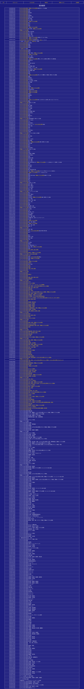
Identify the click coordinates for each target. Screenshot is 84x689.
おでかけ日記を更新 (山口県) (25, 335)
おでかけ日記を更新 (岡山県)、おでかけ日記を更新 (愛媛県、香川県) (33, 408)
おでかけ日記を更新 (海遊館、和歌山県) (28, 302)
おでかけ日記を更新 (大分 (25, 281)
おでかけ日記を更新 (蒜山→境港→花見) (28, 299)
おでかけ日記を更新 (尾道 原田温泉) (27, 399)
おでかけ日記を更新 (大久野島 (26, 296)
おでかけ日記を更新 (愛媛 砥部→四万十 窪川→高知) (30, 331)
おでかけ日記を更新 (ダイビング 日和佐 (28, 297)
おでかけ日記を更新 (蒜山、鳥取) (26, 339)
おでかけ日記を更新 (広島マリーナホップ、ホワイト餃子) (48, 297)
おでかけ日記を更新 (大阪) (25, 341)
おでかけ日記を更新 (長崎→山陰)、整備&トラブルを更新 (31, 322)
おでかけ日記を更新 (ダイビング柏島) (38, 291)
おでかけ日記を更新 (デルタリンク (56, 360)
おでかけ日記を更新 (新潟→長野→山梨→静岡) (29, 249)
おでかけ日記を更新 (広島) (25, 265)
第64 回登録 (27, 41)
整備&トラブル (61, 2)
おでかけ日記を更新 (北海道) (25, 395)
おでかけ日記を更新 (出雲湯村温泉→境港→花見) (29, 325)
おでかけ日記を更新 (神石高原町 (26, 362)
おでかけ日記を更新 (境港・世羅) (26, 344)
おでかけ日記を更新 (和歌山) (25, 252)
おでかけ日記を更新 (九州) (25, 255)
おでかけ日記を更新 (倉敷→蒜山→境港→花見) (29, 287)
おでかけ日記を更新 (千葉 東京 (26, 360)
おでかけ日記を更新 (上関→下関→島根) (28, 268)
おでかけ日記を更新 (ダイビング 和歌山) (28, 380)
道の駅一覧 (34, 41)
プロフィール (15, 2)
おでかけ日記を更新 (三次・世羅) (26, 387)
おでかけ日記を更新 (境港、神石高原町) (28, 357)
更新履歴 (77, 2)
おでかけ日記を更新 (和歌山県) (26, 288)
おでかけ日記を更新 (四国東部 (26, 278)
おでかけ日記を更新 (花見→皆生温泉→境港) (28, 332)
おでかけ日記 (32, 2)
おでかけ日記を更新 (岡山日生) (26, 374)
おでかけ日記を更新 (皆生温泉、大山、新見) (28, 390)
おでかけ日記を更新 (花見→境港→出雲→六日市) (29, 383)
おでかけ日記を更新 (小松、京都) (26, 381)
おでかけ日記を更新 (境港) (25, 267)
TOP (3, 2)
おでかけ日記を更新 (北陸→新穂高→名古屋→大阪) (30, 310)
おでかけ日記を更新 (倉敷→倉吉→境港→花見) (29, 277)
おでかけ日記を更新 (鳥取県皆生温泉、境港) (44, 402)
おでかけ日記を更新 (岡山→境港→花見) (28, 315)
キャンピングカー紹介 (24, 259)
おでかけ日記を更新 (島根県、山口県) (27, 405)
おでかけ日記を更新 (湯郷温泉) (26, 294)
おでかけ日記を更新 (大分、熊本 (26, 286)
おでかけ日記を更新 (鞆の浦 (38, 296)
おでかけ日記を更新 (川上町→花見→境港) (28, 370)
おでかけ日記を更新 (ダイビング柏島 (27, 283)
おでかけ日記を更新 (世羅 (25, 316)
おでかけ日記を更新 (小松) (25, 291)
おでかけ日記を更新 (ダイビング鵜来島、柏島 (29, 345)
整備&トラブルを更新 (33, 8)
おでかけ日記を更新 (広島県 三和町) (27, 306)
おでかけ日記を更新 (24, 8)
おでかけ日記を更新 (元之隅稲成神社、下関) (28, 307)
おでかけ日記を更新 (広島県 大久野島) (28, 309)
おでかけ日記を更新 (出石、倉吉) (26, 293)
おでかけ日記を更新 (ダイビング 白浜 (27, 318)
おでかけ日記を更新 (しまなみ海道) (27, 355)
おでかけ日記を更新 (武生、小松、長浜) (28, 347)
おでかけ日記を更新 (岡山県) (25, 348)
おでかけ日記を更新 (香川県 (25, 364)
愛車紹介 (46, 2)
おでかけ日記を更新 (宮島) (25, 392)
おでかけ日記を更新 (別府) (25, 326)
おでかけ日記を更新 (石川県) (25, 397)
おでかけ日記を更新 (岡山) (25, 313)
